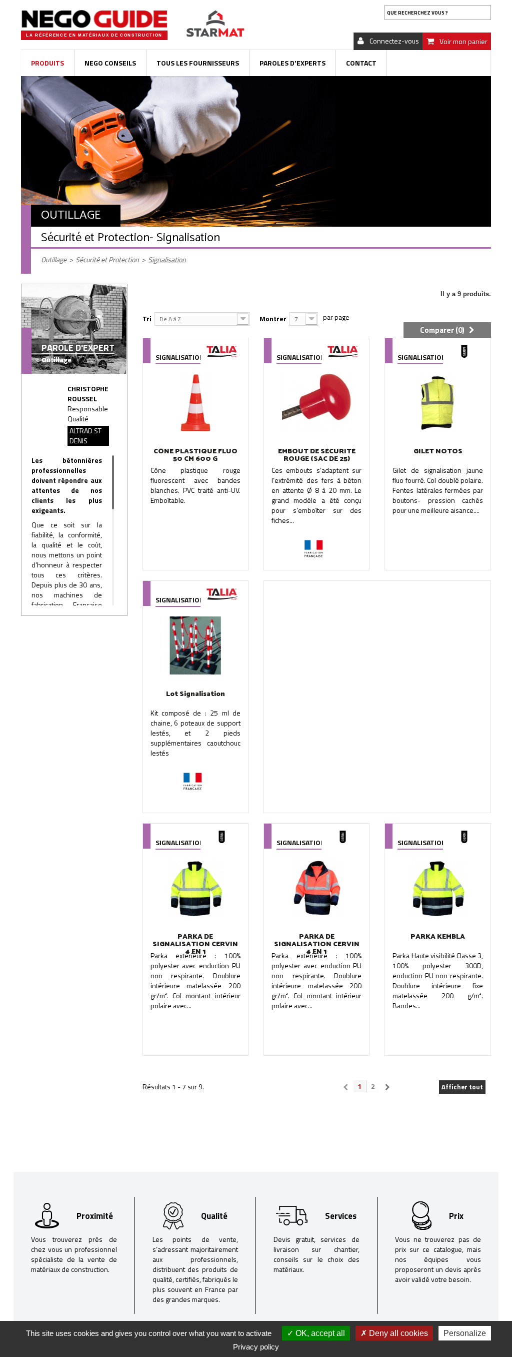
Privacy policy (256, 1346)
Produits (47, 63)
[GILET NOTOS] (438, 402)
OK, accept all (319, 1333)
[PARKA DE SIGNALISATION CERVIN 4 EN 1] (196, 888)
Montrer (273, 318)
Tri (147, 318)
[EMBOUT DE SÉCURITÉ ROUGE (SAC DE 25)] (316, 402)
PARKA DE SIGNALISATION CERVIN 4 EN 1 (195, 944)
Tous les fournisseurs (197, 63)
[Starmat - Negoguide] (94, 19)
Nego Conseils (110, 63)
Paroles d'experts (293, 63)
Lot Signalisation (195, 694)
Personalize (465, 1333)
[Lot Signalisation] (196, 645)
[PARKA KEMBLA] (438, 888)
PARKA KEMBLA (437, 937)
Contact (361, 63)
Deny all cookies (397, 1333)
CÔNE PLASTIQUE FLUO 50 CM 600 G (196, 455)
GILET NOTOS (438, 451)
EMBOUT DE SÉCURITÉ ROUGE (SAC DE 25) (317, 455)
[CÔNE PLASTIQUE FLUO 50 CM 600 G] (196, 402)
